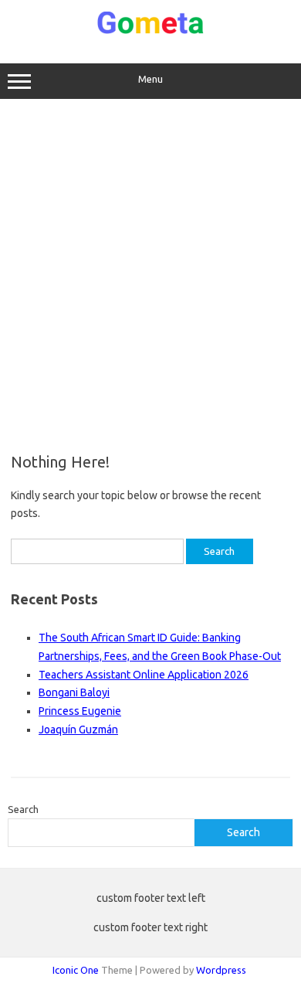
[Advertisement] (150, 276)
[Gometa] (150, 31)
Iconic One (75, 969)
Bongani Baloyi (74, 692)
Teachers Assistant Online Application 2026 (144, 674)
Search (23, 809)
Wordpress (221, 969)
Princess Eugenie (80, 711)
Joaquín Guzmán (78, 729)
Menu (150, 79)
